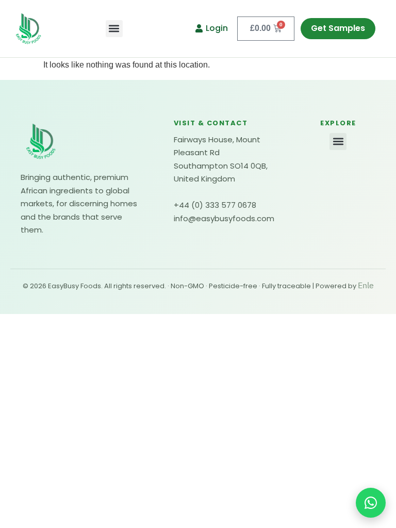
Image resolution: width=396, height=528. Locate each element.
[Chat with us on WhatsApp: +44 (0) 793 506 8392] (371, 503)
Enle (366, 285)
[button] (114, 28)
